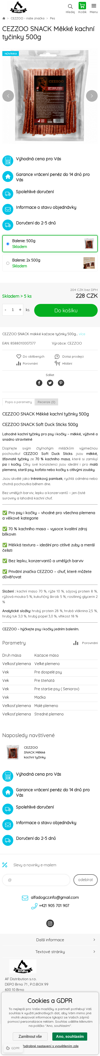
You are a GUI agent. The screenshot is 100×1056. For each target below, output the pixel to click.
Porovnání (30, 363)
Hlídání (67, 363)
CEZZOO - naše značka (27, 18)
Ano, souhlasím (70, 1037)
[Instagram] (50, 923)
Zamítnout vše (30, 1037)
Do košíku (66, 310)
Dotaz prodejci (73, 356)
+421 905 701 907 (54, 905)
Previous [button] (8, 96)
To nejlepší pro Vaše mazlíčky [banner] (18, 8)
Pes (52, 18)
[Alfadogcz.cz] (3, 18)
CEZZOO (74, 343)
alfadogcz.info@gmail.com (55, 897)
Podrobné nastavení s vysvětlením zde (50, 1046)
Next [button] (92, 96)
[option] (50, 96)
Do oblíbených (33, 356)
